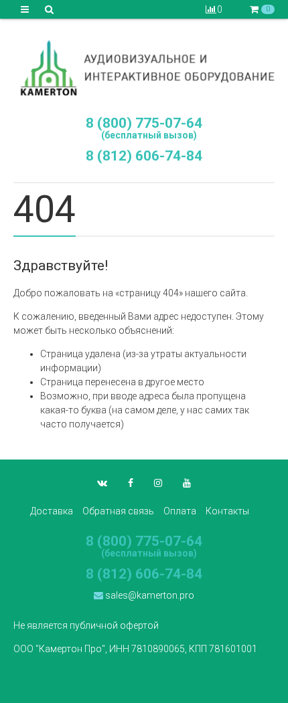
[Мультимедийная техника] (144, 67)
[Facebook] (130, 483)
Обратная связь (118, 511)
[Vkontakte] (102, 483)
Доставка (51, 511)
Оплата (179, 511)
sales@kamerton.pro (148, 595)
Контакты (227, 511)
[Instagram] (158, 483)
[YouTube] (187, 483)
